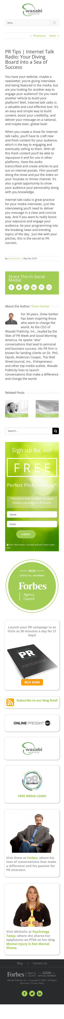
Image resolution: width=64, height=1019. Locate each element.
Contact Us (40, 963)
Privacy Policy (37, 983)
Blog (20, 963)
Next (52, 36)
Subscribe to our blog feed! (37, 700)
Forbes (32, 858)
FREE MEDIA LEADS (32, 796)
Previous (39, 36)
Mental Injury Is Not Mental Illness (27, 946)
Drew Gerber (14, 258)
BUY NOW (32, 682)
